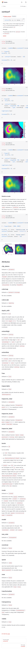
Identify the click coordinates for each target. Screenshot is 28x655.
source (4, 35)
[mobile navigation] (25, 2)
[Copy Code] (22, 20)
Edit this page (6, 633)
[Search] (21, 2)
